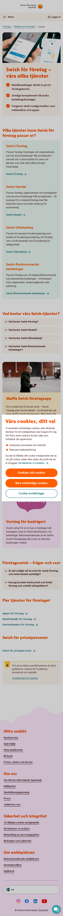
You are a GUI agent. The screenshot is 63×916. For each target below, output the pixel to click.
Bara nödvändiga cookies (31, 483)
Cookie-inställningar (31, 493)
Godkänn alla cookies (31, 473)
